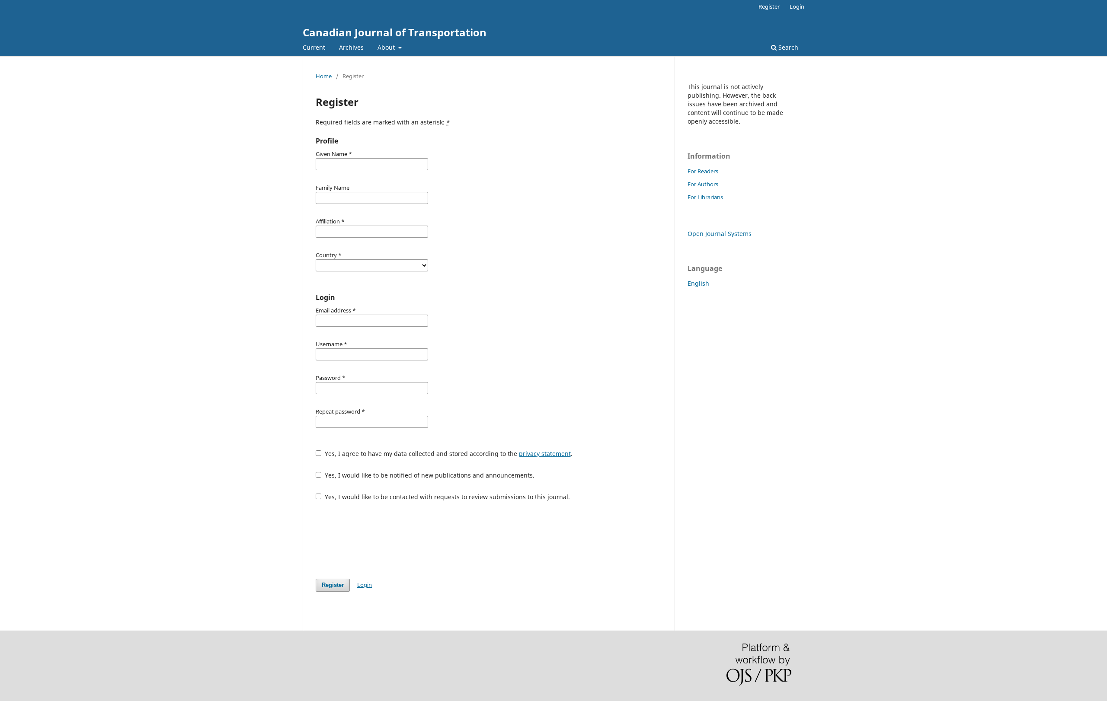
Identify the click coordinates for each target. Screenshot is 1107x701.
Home (324, 76)
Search (787, 47)
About (387, 47)
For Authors (703, 184)
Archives (351, 47)
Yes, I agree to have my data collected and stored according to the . (448, 453)
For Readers (703, 171)
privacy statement (545, 453)
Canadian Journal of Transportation (394, 32)
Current (314, 47)
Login (797, 6)
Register (769, 6)
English (698, 283)
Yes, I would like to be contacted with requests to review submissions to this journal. (446, 497)
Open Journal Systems (720, 233)
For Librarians (705, 197)
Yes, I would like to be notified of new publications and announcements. (428, 475)
